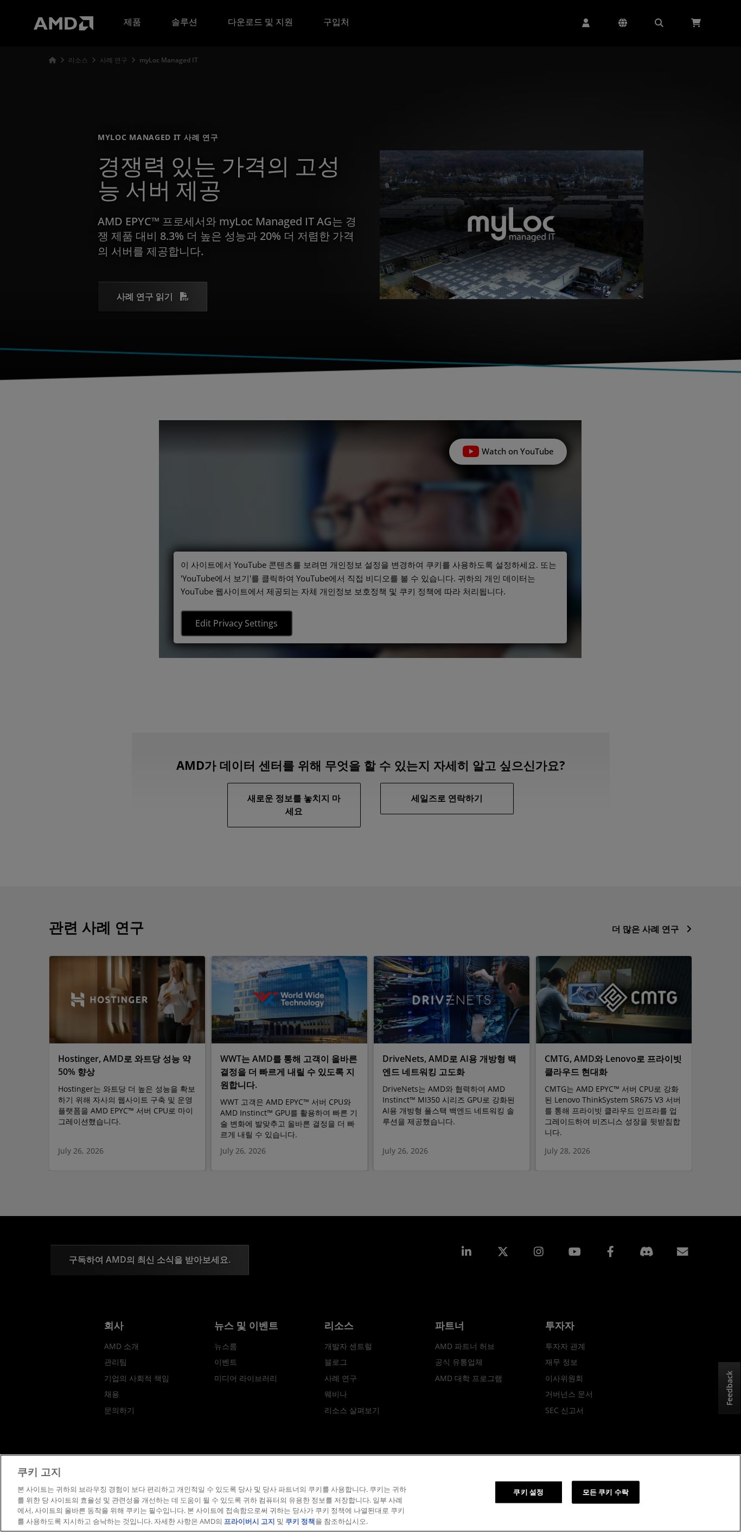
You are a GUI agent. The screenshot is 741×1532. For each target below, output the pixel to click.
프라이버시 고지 (249, 1520)
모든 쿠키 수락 (606, 1492)
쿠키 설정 (528, 1492)
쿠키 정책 (300, 1520)
